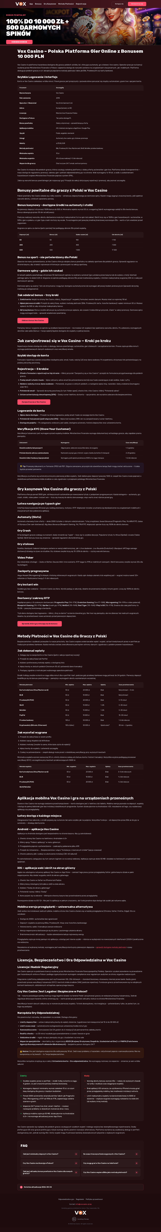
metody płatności (68, 71)
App (31, 4)
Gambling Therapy (83, 1219)
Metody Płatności (66, 4)
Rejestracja (81, 4)
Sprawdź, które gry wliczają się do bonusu (39, 624)
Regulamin (80, 1199)
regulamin (131, 262)
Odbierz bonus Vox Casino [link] (33, 320)
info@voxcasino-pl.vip (84, 1204)
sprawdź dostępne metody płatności (111, 947)
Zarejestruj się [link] (137, 4)
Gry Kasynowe (50, 4)
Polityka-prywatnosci (94, 1199)
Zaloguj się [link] (119, 4)
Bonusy (38, 4)
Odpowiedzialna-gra (66, 1199)
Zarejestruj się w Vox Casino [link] (34, 402)
